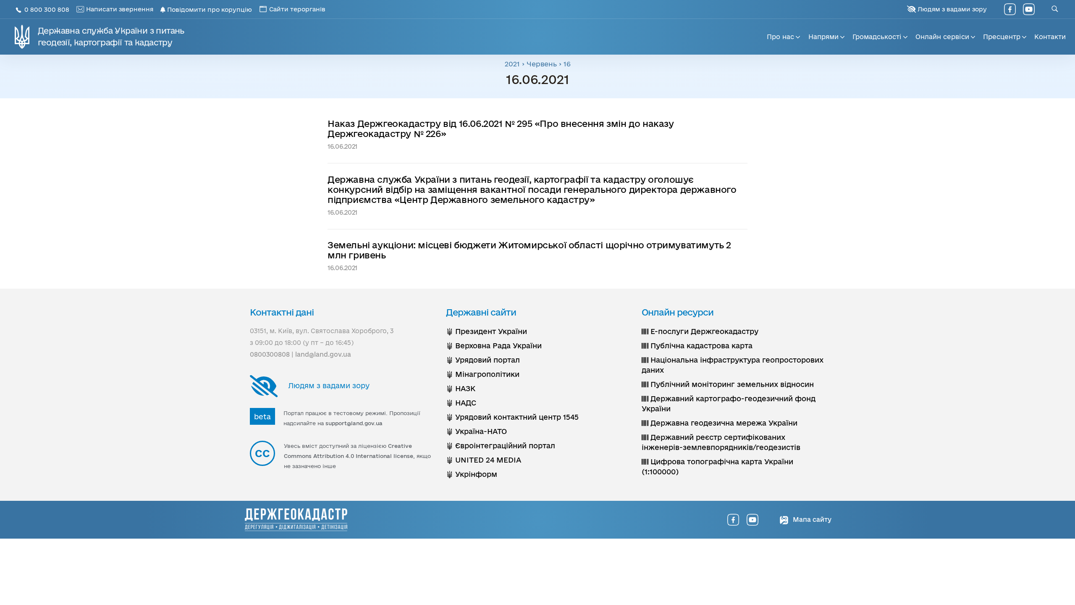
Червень (542, 64)
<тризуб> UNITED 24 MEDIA (483, 460)
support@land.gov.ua (354, 423)
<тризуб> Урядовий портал (483, 360)
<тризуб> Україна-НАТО (476, 431)
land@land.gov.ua (323, 354)
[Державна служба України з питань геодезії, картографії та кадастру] (296, 519)
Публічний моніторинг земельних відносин (731, 384)
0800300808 (270, 354)
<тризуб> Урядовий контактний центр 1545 (512, 417)
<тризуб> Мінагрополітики (482, 374)
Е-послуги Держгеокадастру (703, 331)
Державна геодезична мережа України (722, 423)
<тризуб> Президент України (486, 331)
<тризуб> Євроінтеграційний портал (500, 446)
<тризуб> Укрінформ (471, 474)
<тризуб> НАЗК (460, 388)
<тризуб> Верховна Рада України (494, 346)
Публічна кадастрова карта (700, 346)
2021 (512, 64)
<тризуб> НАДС (461, 403)
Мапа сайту (811, 519)
